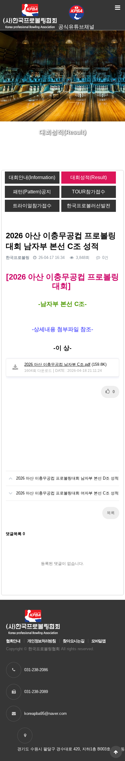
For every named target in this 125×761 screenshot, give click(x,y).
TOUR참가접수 (88, 191)
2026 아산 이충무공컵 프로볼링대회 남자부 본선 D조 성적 (67, 478)
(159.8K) (65, 364)
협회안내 (13, 641)
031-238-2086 (36, 670)
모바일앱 (98, 641)
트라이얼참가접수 (32, 205)
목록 (111, 513)
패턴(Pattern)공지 (32, 191)
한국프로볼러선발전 (88, 205)
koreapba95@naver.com (45, 713)
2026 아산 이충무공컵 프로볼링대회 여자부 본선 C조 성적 (67, 493)
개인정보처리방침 (41, 641)
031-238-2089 (36, 691)
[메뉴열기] (117, 7)
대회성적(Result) (88, 177)
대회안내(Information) (32, 177)
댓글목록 (15, 534)
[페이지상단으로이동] (116, 752)
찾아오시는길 (73, 641)
